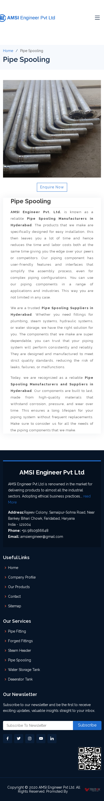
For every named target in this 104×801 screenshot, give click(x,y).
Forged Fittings (20, 641)
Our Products (19, 587)
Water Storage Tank (24, 669)
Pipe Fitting (17, 631)
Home (8, 51)
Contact (14, 596)
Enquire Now (52, 187)
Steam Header (19, 650)
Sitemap (14, 606)
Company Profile (22, 577)
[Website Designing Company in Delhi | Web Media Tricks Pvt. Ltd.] (93, 789)
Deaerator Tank (20, 679)
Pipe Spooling (19, 660)
